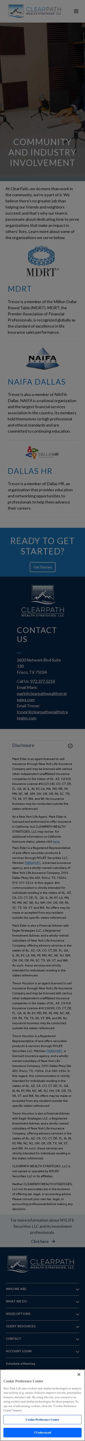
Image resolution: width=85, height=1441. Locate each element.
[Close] (79, 1374)
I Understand (42, 1432)
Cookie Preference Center (42, 1419)
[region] (42, 1405)
